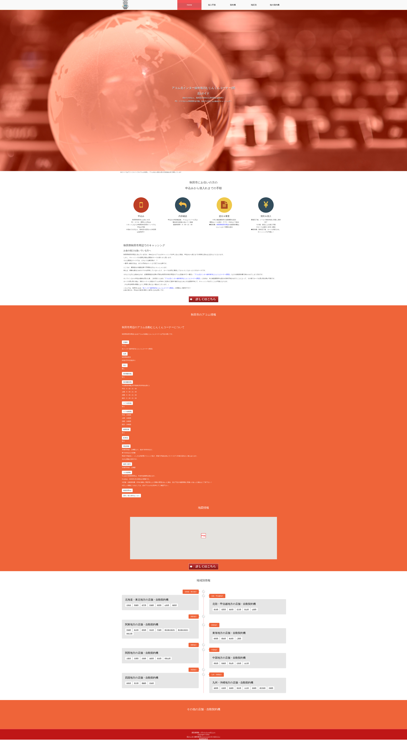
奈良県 (159, 658)
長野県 (223, 609)
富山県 (246, 609)
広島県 (239, 663)
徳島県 (128, 683)
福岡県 (216, 688)
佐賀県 (223, 688)
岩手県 (144, 605)
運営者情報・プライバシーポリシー (203, 732)
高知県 (151, 683)
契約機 (233, 5)
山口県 (246, 663)
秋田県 (159, 605)
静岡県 (216, 638)
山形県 (167, 605)
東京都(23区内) (170, 630)
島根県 (223, 663)
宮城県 (151, 605)
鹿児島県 (263, 688)
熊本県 (239, 688)
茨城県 (128, 630)
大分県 (246, 688)
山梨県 (254, 609)
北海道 (128, 605)
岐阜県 (231, 638)
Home (189, 5)
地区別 (254, 5)
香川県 (136, 683)
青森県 (136, 605)
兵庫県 (136, 658)
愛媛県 (144, 683)
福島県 (174, 605)
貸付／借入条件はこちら (131, 495)
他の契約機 (274, 5)
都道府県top (127, 490)
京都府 (144, 658)
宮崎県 (254, 688)
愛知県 (223, 638)
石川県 (239, 609)
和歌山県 (168, 658)
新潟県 (216, 609)
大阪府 (128, 658)
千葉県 (159, 630)
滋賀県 (151, 658)
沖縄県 (271, 688)
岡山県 (231, 663)
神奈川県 (129, 633)
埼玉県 (151, 630)
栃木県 (136, 630)
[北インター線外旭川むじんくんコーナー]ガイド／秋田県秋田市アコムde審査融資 (203, 739)
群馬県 (144, 630)
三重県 (239, 638)
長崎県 (231, 688)
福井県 (231, 609)
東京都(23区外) (183, 630)
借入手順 (212, 5)
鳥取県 (216, 663)
